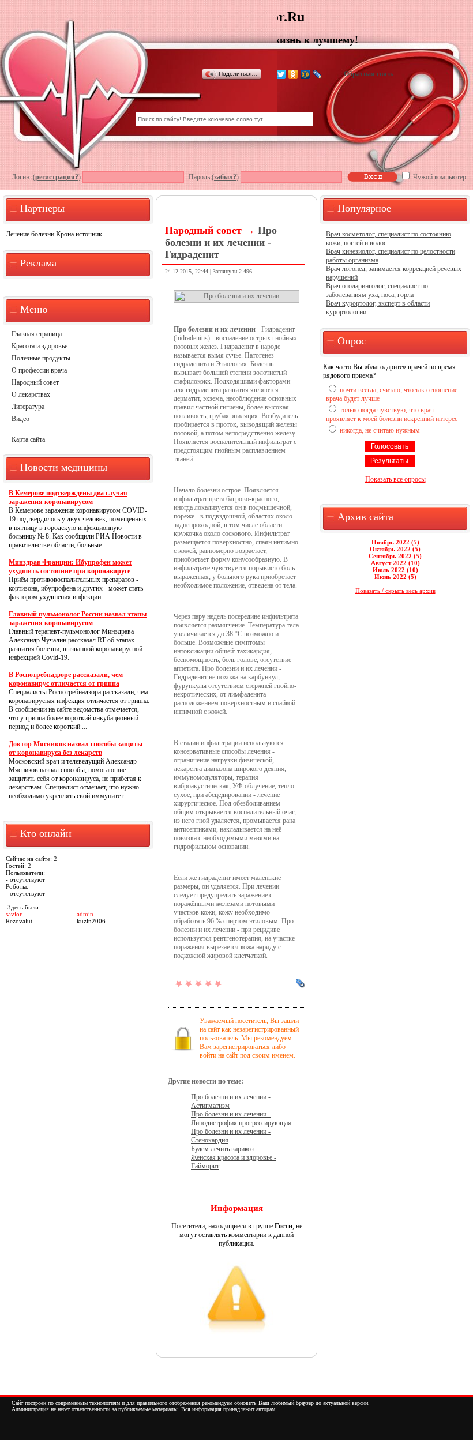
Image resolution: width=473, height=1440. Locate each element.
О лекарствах (31, 394)
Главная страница (37, 334)
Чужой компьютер (438, 177)
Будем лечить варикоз (222, 1149)
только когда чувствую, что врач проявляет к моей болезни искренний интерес (391, 414)
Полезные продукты (41, 358)
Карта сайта (28, 439)
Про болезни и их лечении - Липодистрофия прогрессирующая (241, 1118)
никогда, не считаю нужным (380, 430)
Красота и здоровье (39, 346)
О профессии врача (39, 370)
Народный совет (35, 382)
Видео (20, 419)
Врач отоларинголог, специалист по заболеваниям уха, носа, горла (377, 290)
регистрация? (56, 177)
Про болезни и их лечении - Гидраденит (221, 242)
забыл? (225, 177)
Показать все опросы (395, 479)
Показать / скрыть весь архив (395, 590)
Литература (28, 407)
